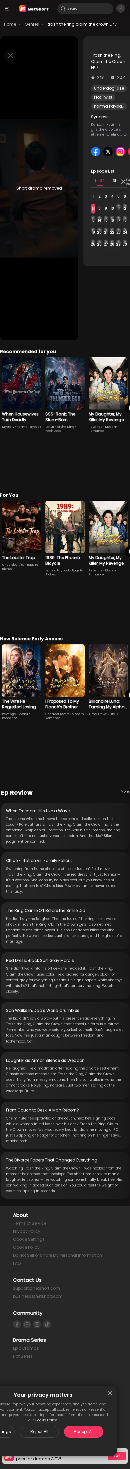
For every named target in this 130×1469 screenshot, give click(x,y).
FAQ (17, 1263)
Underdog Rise (109, 88)
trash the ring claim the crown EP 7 (82, 24)
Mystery (8, 427)
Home (10, 24)
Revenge (96, 427)
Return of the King (59, 427)
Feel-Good (53, 431)
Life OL (114, 714)
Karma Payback (110, 106)
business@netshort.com (38, 1296)
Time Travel (98, 714)
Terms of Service (29, 1223)
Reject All (39, 1431)
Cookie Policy (46, 1420)
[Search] (63, 8)
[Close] (110, 1393)
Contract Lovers (57, 714)
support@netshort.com (36, 1288)
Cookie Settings (29, 1239)
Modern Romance (103, 429)
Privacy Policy (26, 1231)
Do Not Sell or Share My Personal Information (57, 1255)
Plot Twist (103, 97)
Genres (32, 24)
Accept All (84, 1431)
